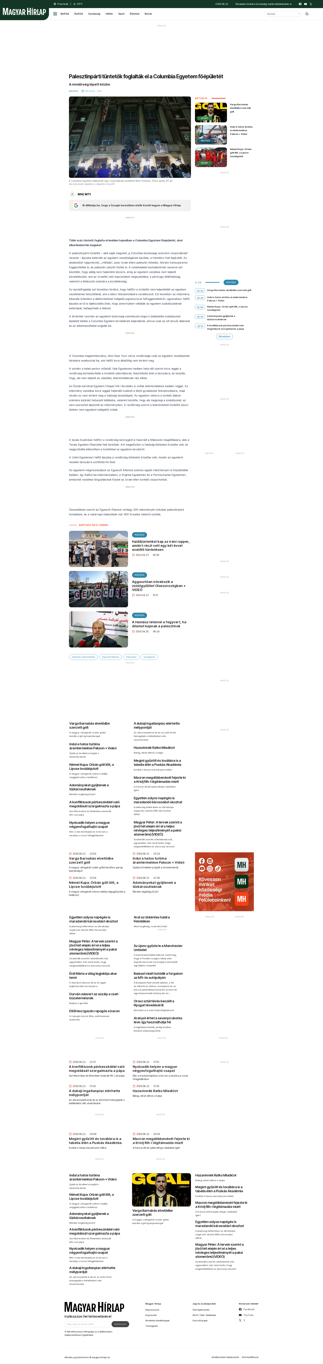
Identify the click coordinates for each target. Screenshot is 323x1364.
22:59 (200, 307)
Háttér (109, 13)
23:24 (200, 297)
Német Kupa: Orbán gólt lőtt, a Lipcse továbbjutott (241, 152)
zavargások (149, 657)
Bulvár (148, 13)
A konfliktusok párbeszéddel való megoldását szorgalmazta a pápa (225, 327)
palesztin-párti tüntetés (83, 657)
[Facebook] (300, 4)
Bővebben (224, 336)
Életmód (134, 13)
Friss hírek (63, 4)
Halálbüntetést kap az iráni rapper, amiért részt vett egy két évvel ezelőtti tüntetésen (161, 546)
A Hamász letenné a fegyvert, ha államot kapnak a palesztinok (159, 624)
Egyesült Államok (110, 657)
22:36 (200, 316)
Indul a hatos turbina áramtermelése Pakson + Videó (241, 130)
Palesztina (131, 657)
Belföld (65, 13)
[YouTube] (305, 4)
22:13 (200, 326)
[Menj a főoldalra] (24, 11)
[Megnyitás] (55, 13)
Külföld (78, 13)
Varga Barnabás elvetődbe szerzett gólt (240, 108)
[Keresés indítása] (299, 13)
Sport (121, 13)
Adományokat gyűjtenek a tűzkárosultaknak (221, 318)
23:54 (200, 290)
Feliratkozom (120, 1324)
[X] (311, 4)
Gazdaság (94, 13)
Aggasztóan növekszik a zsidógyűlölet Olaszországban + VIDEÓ (159, 586)
